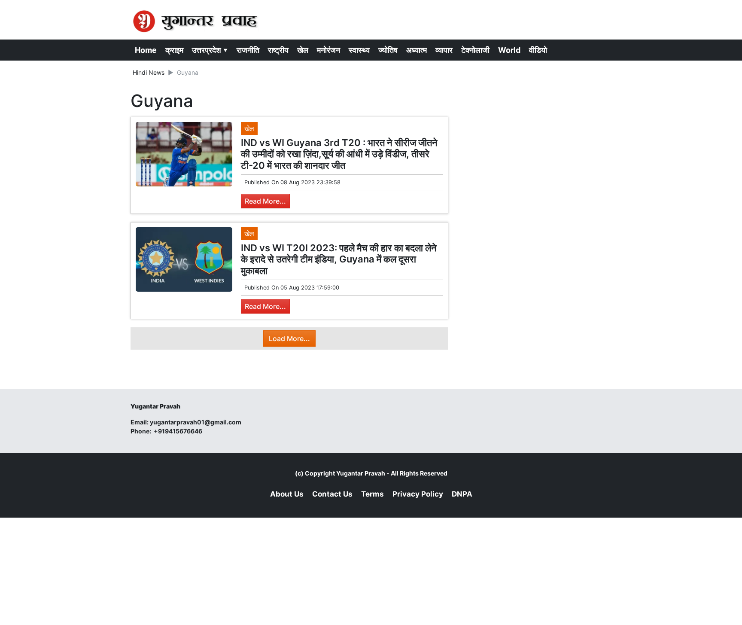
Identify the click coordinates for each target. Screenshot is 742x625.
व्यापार (444, 50)
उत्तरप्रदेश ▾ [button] (210, 50)
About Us (287, 494)
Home (146, 50)
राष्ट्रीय (278, 50)
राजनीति (248, 50)
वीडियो (538, 50)
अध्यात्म (416, 50)
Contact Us (332, 494)
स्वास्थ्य (359, 50)
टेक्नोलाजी (475, 50)
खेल (302, 50)
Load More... (289, 338)
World (509, 50)
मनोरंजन (328, 50)
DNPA (462, 494)
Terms (372, 494)
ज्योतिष (388, 50)
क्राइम (174, 50)
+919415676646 (179, 431)
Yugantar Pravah (360, 473)
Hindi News (148, 72)
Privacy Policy (417, 494)
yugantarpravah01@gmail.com (195, 422)
